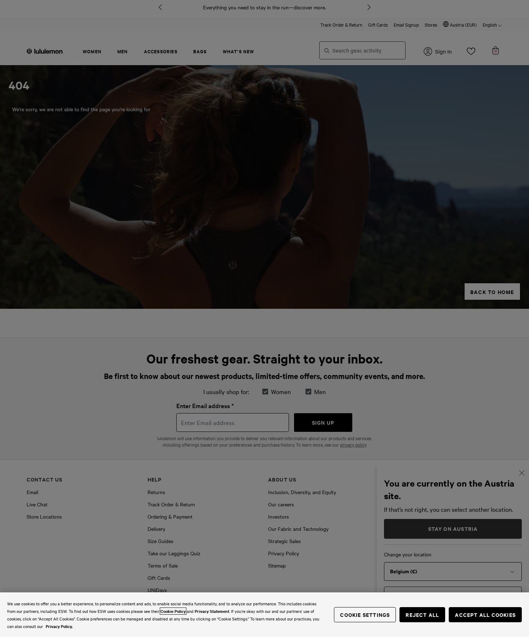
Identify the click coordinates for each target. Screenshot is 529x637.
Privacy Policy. (59, 626)
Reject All (422, 614)
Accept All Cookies (485, 614)
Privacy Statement (212, 611)
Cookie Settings (365, 614)
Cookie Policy (173, 611)
